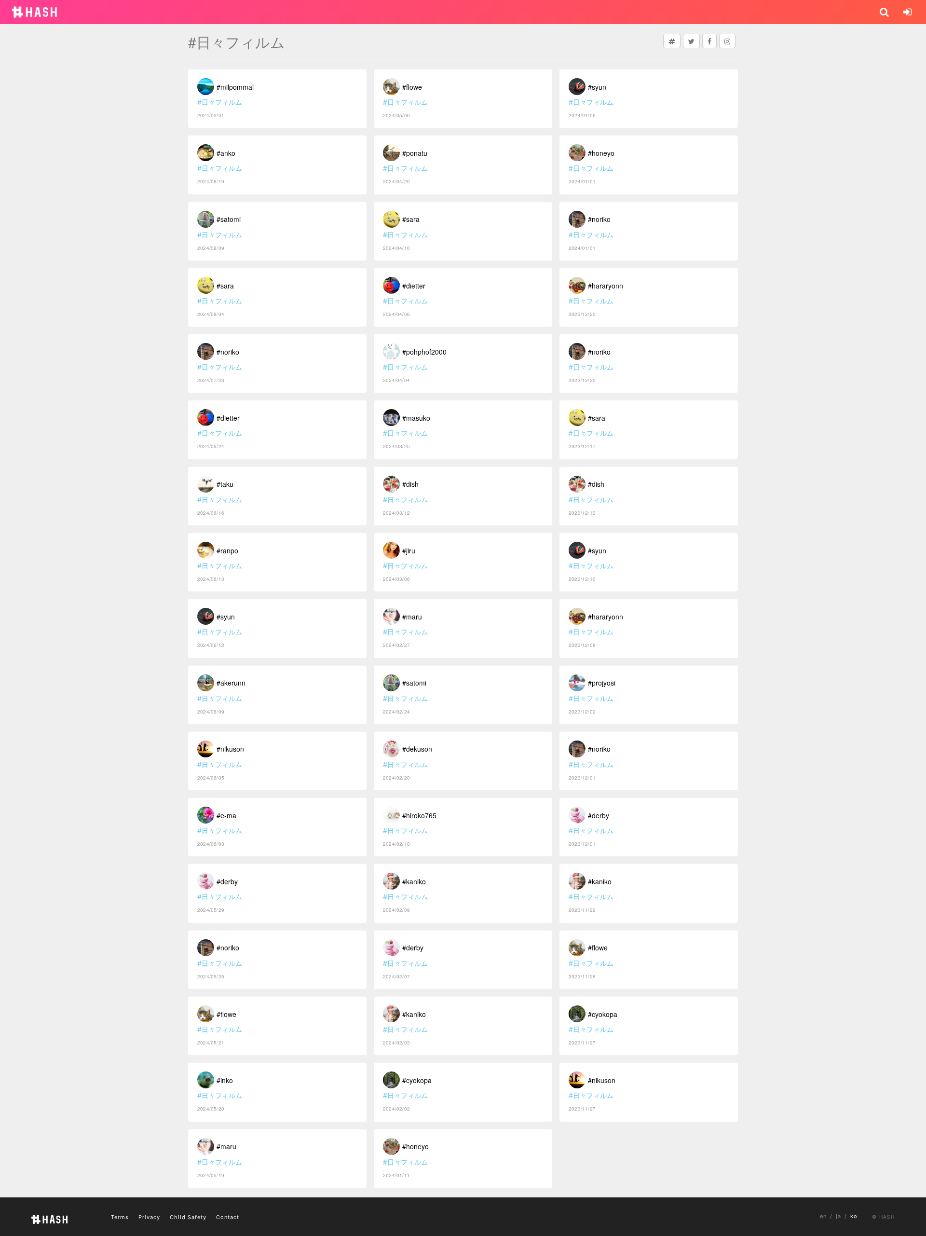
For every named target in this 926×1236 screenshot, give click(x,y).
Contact (227, 1217)
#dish (410, 484)
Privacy (149, 1217)
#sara (225, 285)
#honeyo (415, 1146)
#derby (227, 881)
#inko (225, 1080)
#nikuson (230, 749)
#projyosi (601, 682)
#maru (226, 1146)
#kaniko (414, 881)
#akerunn (231, 682)
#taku (225, 484)
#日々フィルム (219, 102)
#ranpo (227, 550)
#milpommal (235, 87)
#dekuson (417, 749)
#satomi (229, 219)
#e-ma (226, 815)
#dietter (228, 418)
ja (838, 1216)
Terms (120, 1217)
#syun (226, 616)
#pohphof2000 (424, 352)
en (823, 1216)
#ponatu (414, 153)
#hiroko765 (419, 815)
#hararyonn (605, 285)
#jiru (408, 550)
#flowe (226, 1014)
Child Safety (188, 1217)
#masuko (416, 418)
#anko (226, 153)
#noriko (228, 352)
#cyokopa (417, 1080)
